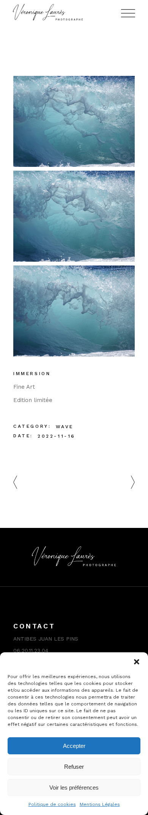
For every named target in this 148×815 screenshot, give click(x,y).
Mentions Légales (100, 804)
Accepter (74, 746)
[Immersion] (74, 121)
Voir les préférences (74, 787)
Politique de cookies (52, 804)
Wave (65, 426)
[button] (136, 662)
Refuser (74, 766)
